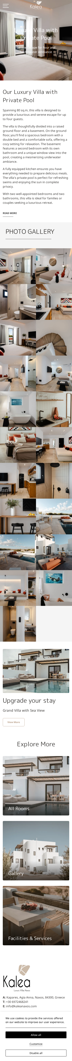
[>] (6, 5)
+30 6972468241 (17, 1002)
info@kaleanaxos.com (21, 1006)
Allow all (36, 1035)
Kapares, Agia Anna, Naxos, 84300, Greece (35, 997)
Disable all (36, 1053)
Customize (36, 1044)
